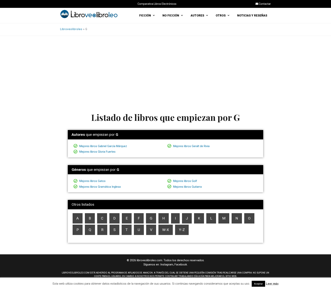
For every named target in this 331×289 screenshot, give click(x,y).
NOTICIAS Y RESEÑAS (252, 15)
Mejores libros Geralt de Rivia (191, 146)
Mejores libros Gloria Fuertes (97, 151)
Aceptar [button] (258, 283)
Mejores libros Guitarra (187, 186)
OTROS (221, 15)
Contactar (264, 3)
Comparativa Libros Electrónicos (157, 3)
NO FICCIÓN (170, 15)
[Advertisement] (165, 64)
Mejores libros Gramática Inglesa (100, 186)
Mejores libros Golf (184, 181)
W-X (165, 230)
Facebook (181, 264)
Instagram (166, 264)
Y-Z (182, 230)
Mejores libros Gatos (92, 181)
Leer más (272, 283)
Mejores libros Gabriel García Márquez (103, 146)
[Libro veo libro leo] (89, 13)
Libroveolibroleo (71, 29)
